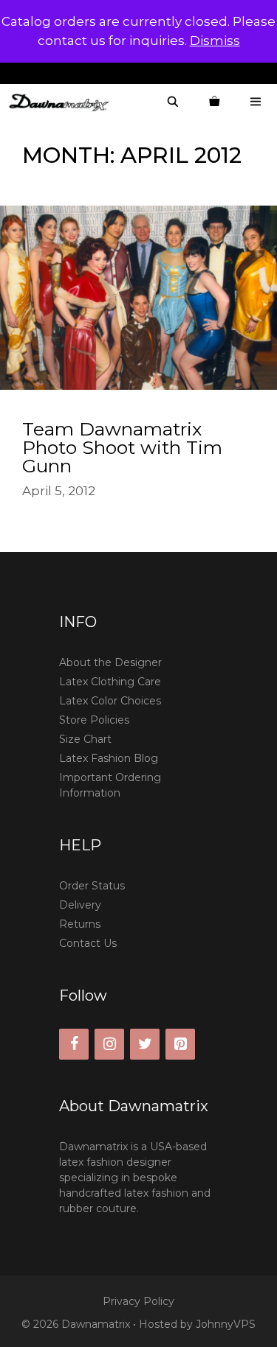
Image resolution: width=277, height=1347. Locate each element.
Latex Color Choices (110, 700)
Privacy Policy (138, 1301)
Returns (79, 924)
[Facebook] (74, 1044)
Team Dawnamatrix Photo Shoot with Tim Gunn (122, 447)
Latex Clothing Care (110, 681)
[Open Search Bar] (172, 102)
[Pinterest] (180, 1044)
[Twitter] (145, 1044)
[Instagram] (109, 1044)
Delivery (80, 905)
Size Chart (85, 739)
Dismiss (215, 40)
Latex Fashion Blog (108, 758)
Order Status (92, 885)
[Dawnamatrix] (62, 102)
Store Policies (94, 720)
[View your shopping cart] (214, 102)
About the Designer (110, 662)
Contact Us (88, 943)
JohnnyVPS (226, 1324)
